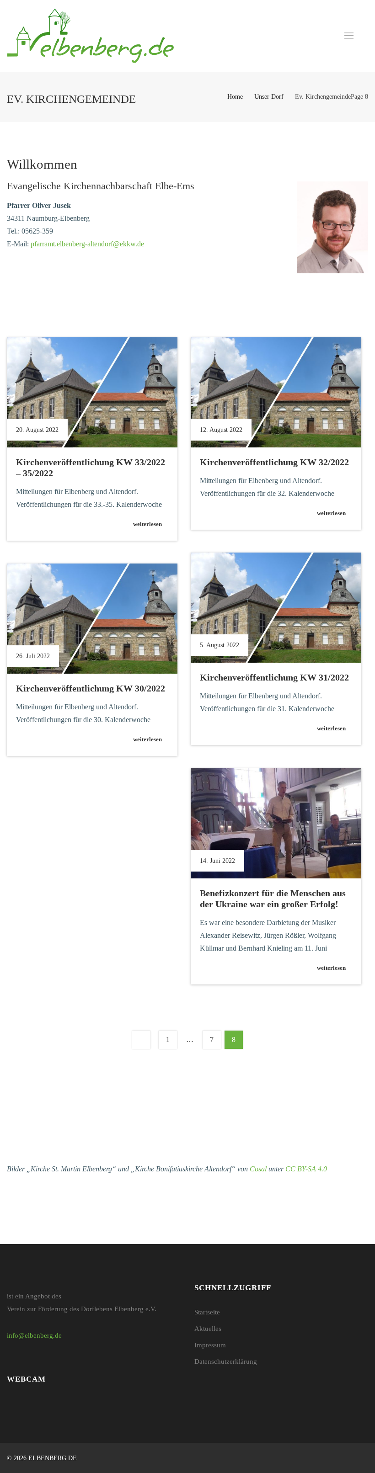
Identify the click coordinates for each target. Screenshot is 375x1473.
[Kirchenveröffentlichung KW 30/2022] (92, 619)
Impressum (210, 1345)
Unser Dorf (269, 96)
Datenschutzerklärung (225, 1361)
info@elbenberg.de (34, 1335)
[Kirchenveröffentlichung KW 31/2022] (276, 608)
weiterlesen (147, 524)
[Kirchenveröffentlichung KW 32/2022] (276, 392)
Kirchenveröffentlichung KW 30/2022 (90, 688)
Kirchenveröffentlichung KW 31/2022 (274, 677)
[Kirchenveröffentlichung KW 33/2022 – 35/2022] (92, 392)
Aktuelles (207, 1328)
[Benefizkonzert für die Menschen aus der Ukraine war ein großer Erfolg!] (276, 823)
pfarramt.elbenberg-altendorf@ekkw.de (87, 244)
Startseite (207, 1312)
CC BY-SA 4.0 (306, 1169)
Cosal (258, 1169)
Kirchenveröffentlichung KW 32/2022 (274, 462)
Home (235, 96)
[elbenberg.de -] (90, 35)
